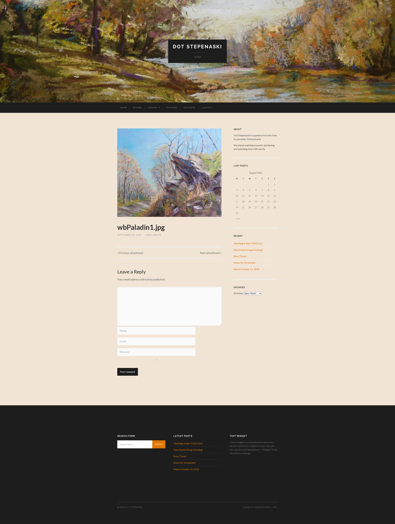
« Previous (130, 253)
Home (123, 107)
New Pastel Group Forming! (248, 249)
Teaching (171, 107)
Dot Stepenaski (197, 46)
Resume (137, 107)
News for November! (245, 262)
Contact (207, 107)
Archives (238, 293)
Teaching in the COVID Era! (248, 243)
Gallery (152, 107)
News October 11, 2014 (246, 269)
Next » (211, 253)
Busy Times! (240, 256)
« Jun (237, 218)
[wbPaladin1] (169, 172)
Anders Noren (262, 507)
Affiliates (189, 107)
